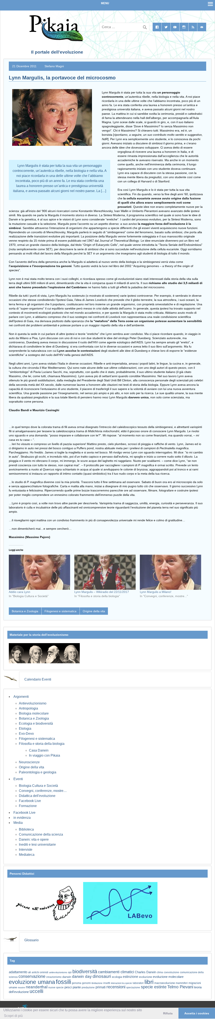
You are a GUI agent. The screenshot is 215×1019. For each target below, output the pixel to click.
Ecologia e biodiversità (36, 723)
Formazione (28, 806)
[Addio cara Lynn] (39, 572)
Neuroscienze (29, 762)
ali (29, 972)
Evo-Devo (26, 733)
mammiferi (182, 983)
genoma (76, 983)
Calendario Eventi (37, 679)
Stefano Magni (54, 66)
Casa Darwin (39, 750)
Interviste (25, 849)
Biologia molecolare (34, 713)
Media (18, 822)
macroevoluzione (164, 983)
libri (148, 981)
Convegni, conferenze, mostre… (43, 791)
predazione (88, 987)
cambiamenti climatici (116, 972)
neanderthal (36, 987)
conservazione (31, 976)
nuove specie (56, 987)
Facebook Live (30, 801)
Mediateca (26, 854)
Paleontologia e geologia (37, 772)
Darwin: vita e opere (34, 839)
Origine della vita (94, 611)
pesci (68, 987)
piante (77, 987)
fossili (63, 981)
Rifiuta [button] (168, 1013)
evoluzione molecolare (168, 976)
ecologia (117, 977)
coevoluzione (171, 972)
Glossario (31, 940)
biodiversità (84, 971)
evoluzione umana (32, 982)
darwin (66, 976)
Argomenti (21, 696)
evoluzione (145, 976)
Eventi (18, 779)
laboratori (138, 983)
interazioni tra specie (121, 983)
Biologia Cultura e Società (38, 785)
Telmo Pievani (180, 987)
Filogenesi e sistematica (60, 611)
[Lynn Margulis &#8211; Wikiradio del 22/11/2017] (105, 572)
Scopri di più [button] (13, 1016)
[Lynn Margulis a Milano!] (170, 572)
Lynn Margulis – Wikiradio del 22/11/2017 (101, 592)
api (70, 972)
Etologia (25, 728)
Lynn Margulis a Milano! (155, 592)
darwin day (82, 976)
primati (101, 987)
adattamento (18, 972)
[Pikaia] (55, 40)
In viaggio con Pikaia (44, 755)
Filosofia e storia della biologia (41, 743)
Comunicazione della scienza (41, 834)
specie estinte (153, 987)
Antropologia (28, 708)
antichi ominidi (40, 972)
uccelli (36, 991)
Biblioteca (26, 829)
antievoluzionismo (58, 972)
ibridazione (97, 983)
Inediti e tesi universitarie (37, 844)
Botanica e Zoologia (25, 611)
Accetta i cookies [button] (196, 1013)
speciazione (133, 987)
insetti (106, 983)
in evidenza (22, 817)
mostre (21, 987)
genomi (86, 983)
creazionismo (54, 977)
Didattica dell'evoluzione (37, 796)
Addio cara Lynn (19, 592)
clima (160, 972)
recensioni (115, 987)
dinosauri (102, 976)
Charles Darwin (145, 972)
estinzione (130, 976)
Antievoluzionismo (32, 703)
